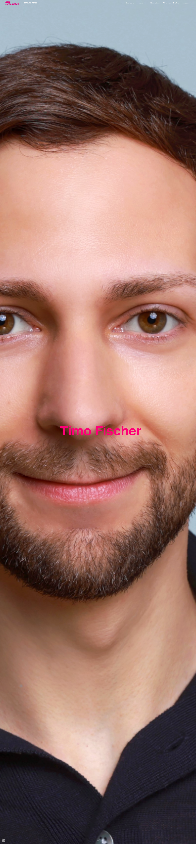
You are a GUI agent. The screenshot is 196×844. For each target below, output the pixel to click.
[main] (108, 422)
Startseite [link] (130, 3)
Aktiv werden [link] (154, 3)
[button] (193, 2)
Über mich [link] (167, 3)
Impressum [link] (186, 3)
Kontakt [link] (176, 3)
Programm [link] (140, 3)
